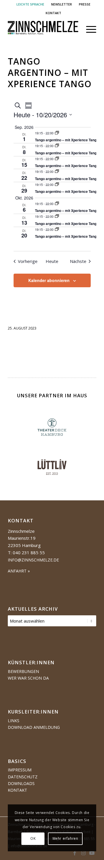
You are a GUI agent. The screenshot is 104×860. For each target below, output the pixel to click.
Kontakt (17, 790)
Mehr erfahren (65, 838)
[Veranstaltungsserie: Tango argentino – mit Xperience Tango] (57, 133)
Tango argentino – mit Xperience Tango (67, 139)
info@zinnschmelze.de (33, 560)
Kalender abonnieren (49, 280)
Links (13, 720)
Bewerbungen (23, 671)
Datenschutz (23, 777)
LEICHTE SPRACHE (30, 4)
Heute (52, 261)
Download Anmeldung (34, 727)
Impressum (19, 770)
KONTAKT (53, 13)
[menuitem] (30, 4)
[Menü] (88, 29)
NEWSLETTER (61, 4)
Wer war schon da (28, 678)
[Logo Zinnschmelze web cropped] (43, 29)
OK (33, 838)
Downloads (21, 783)
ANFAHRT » (19, 571)
